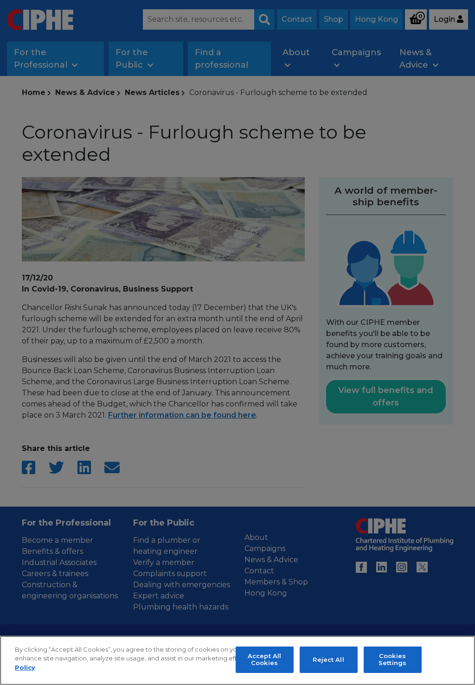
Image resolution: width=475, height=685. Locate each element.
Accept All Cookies (264, 659)
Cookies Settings (392, 659)
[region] (237, 660)
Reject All (328, 659)
